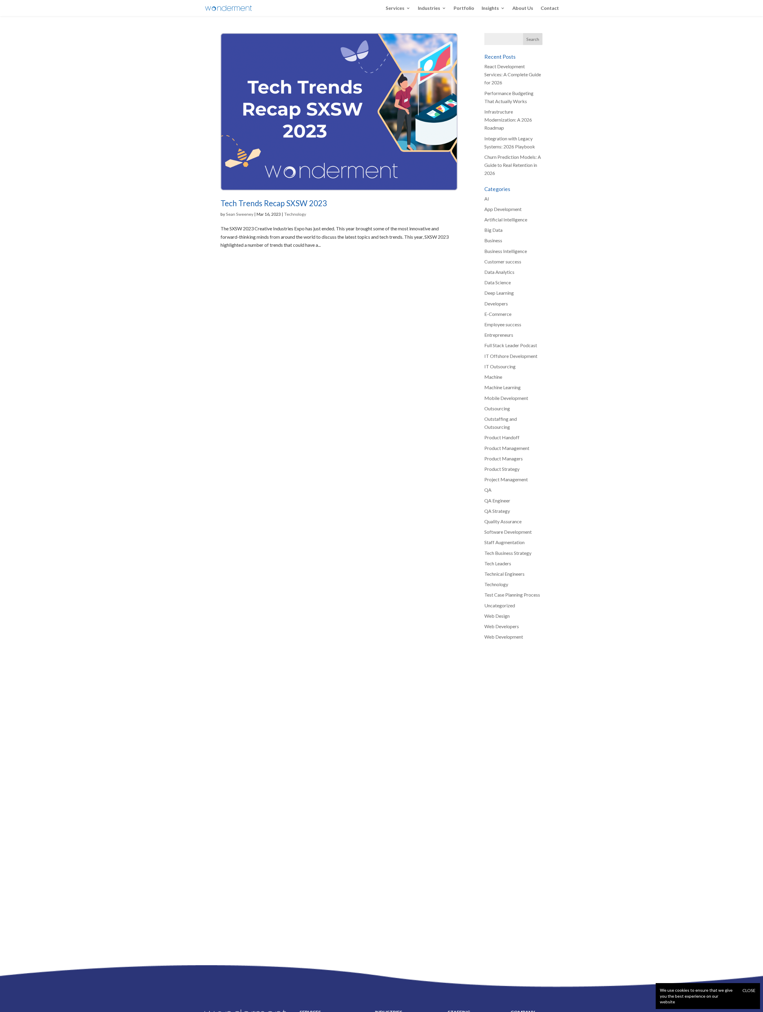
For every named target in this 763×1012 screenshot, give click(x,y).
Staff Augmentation (504, 542)
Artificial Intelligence (505, 219)
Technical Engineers (504, 574)
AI (486, 198)
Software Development (508, 532)
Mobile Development (506, 398)
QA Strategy (497, 511)
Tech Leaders (497, 563)
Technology (295, 214)
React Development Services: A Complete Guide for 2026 (512, 74)
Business (493, 240)
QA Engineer (497, 500)
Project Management (506, 479)
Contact (550, 8)
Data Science (497, 282)
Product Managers (503, 458)
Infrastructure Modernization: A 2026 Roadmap (508, 120)
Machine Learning (502, 387)
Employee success (502, 324)
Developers (496, 303)
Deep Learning (499, 293)
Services (395, 8)
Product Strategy (501, 469)
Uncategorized (499, 605)
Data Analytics (499, 272)
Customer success (502, 261)
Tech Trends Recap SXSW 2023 (274, 203)
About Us (522, 8)
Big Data (493, 230)
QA (487, 490)
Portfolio (464, 8)
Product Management (506, 448)
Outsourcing (497, 408)
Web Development (503, 637)
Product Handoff (501, 437)
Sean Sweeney (239, 214)
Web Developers (501, 626)
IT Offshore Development (510, 356)
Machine (493, 377)
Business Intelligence (505, 251)
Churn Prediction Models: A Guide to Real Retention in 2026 (512, 165)
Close (749, 990)
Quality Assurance (503, 521)
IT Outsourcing (500, 366)
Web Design (497, 616)
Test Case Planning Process (512, 594)
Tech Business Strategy (507, 553)
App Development (503, 209)
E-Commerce (497, 314)
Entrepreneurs (498, 335)
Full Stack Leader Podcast (510, 345)
